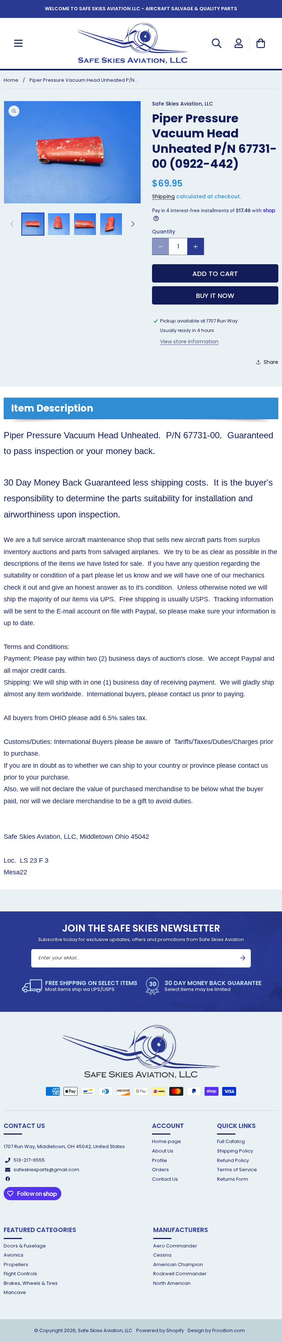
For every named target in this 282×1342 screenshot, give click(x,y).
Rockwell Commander (180, 1273)
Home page (166, 1142)
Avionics (14, 1254)
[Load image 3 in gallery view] (85, 224)
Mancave (15, 1292)
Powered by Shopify (160, 1330)
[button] (18, 43)
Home (11, 80)
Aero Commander (175, 1246)
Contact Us (165, 1179)
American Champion (178, 1264)
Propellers (16, 1264)
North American (172, 1283)
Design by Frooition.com (216, 1330)
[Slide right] (133, 224)
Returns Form (232, 1179)
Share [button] (271, 362)
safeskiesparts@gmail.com (46, 1169)
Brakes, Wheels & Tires (31, 1283)
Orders (160, 1169)
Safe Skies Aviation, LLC (105, 1330)
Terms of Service (237, 1169)
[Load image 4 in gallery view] (111, 224)
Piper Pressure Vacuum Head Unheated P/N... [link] (83, 80)
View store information (189, 341)
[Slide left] (12, 224)
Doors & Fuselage (25, 1246)
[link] (79, 986)
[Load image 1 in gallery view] (33, 224)
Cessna (162, 1254)
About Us (162, 1150)
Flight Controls (20, 1273)
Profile (159, 1160)
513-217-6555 (29, 1160)
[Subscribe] (243, 958)
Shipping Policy (235, 1150)
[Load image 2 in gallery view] (59, 224)
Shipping (163, 196)
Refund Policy (233, 1160)
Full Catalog (231, 1142)
